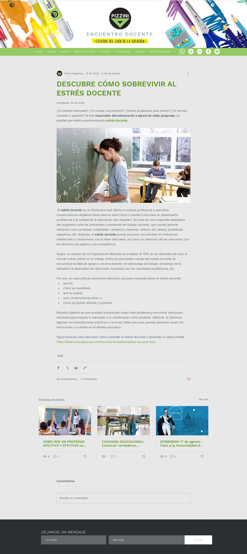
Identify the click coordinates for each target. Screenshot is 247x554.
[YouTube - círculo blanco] (217, 51)
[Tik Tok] (191, 51)
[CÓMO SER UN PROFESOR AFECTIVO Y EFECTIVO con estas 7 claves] (65, 420)
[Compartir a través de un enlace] (85, 368)
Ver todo (203, 399)
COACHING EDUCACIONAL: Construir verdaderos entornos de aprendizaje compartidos (123, 443)
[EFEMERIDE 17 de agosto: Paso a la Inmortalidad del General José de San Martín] (182, 420)
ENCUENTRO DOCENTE (120, 34)
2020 (60, 355)
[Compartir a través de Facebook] (58, 368)
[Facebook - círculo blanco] (208, 51)
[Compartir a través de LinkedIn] (76, 368)
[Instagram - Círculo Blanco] (199, 51)
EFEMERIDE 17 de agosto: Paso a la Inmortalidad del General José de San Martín (181, 443)
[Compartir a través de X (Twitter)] (67, 368)
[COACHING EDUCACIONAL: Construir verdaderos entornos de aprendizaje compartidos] (123, 420)
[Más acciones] (188, 73)
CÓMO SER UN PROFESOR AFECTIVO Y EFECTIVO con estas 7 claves (64, 443)
